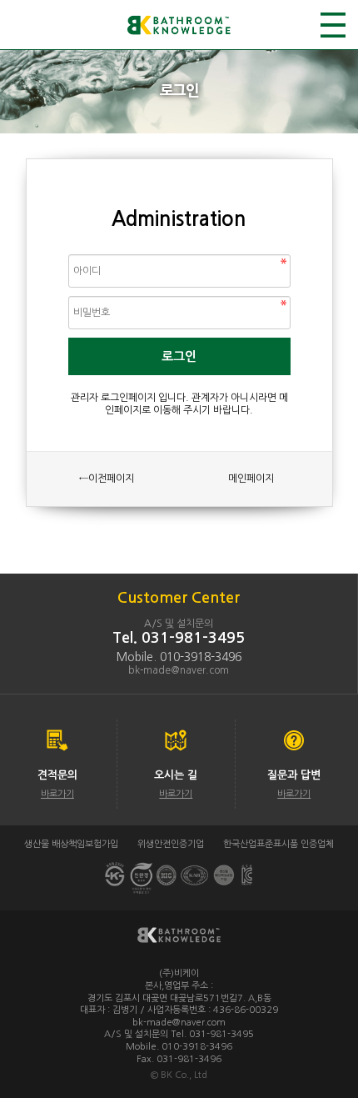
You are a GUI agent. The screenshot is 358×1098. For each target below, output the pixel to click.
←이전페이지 (106, 479)
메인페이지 (251, 479)
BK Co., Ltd (184, 1075)
